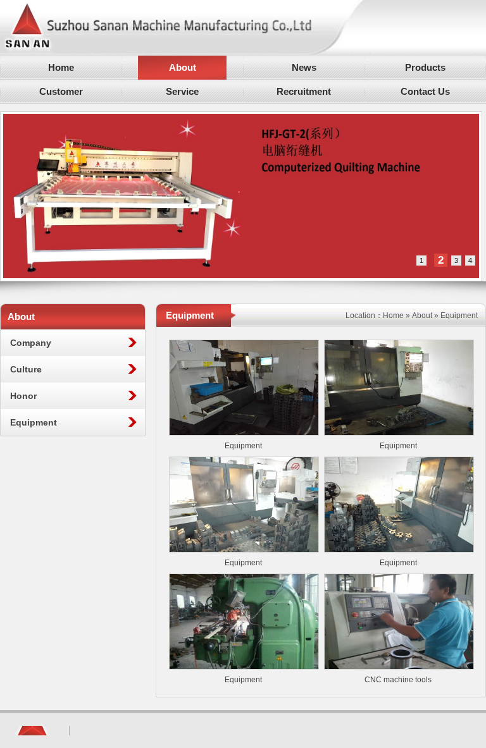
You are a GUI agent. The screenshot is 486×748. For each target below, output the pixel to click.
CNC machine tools (398, 679)
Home (393, 315)
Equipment (243, 445)
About (422, 315)
